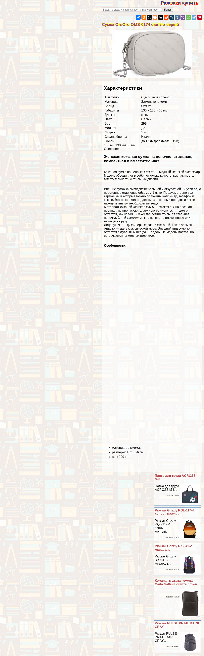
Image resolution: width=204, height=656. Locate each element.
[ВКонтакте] (138, 17)
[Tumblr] (177, 17)
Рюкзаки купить (182, 2)
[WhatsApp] (188, 17)
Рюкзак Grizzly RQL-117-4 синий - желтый (174, 512)
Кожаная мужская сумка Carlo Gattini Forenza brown (176, 582)
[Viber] (182, 17)
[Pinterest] (199, 17)
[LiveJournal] (171, 17)
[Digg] (160, 17)
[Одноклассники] (143, 17)
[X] (149, 17)
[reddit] (166, 17)
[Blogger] (155, 17)
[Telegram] (194, 17)
